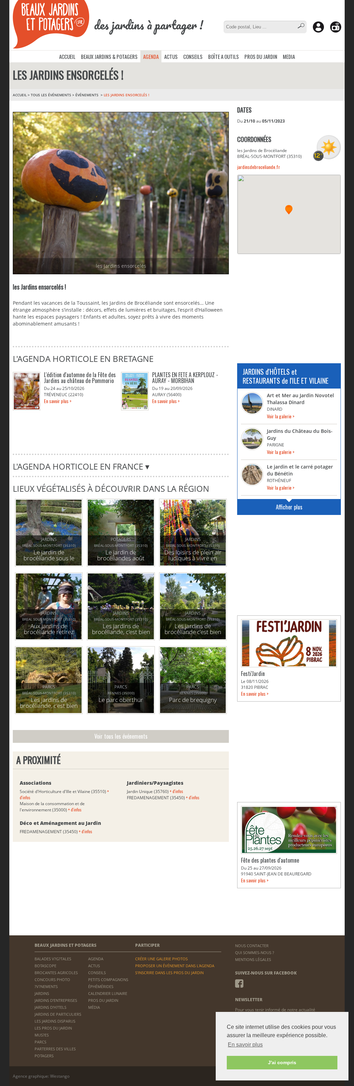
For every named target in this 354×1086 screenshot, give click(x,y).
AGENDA (151, 56)
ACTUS (171, 56)
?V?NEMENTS (46, 986)
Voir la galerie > (281, 416)
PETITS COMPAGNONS (108, 979)
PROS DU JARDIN (260, 56)
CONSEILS (193, 56)
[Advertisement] (289, 304)
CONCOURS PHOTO (52, 979)
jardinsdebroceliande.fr (258, 166)
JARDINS (42, 993)
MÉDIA (94, 1007)
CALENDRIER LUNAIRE (107, 993)
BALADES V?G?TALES (53, 958)
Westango (59, 1076)
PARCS (40, 1041)
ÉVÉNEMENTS (87, 94)
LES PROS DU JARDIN (53, 1028)
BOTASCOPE (45, 965)
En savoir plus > (58, 400)
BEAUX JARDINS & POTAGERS (109, 56)
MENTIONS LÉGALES (253, 959)
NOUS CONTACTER (252, 945)
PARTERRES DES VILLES (55, 1048)
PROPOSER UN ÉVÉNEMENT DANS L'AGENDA (174, 965)
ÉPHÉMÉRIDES (100, 986)
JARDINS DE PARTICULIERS (58, 1014)
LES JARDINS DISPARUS (55, 1021)
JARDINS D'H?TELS (50, 1007)
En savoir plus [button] (245, 1045)
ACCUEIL (67, 56)
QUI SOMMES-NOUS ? (254, 952)
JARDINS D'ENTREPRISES (56, 1000)
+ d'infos (75, 809)
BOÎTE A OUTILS (223, 56)
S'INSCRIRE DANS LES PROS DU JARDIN (169, 972)
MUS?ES (42, 1035)
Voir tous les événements (121, 736)
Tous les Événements (51, 94)
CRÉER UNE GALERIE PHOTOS (161, 958)
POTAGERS (44, 1055)
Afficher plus (289, 507)
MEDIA (289, 56)
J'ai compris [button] (282, 1062)
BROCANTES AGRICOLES (56, 972)
